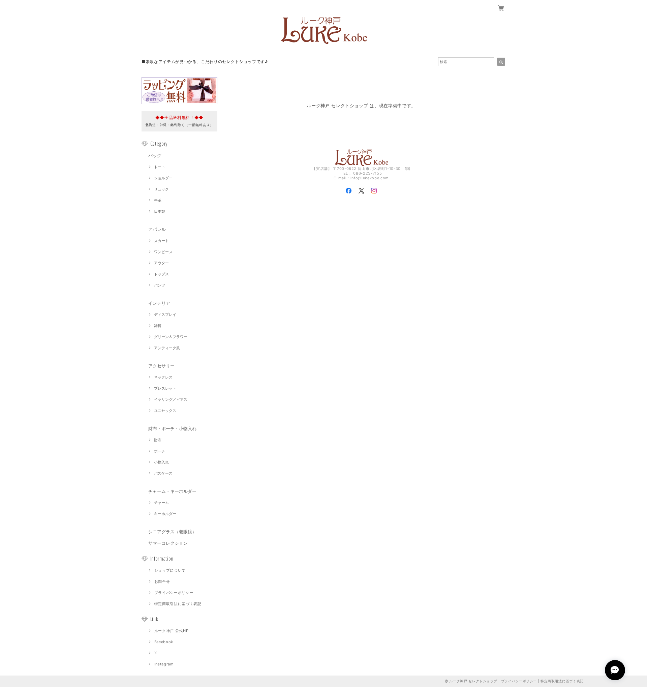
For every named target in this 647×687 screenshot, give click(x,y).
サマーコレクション (168, 543)
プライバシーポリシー (174, 592)
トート (159, 167)
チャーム (161, 502)
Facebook (163, 641)
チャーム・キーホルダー (172, 491)
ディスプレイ (165, 314)
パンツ (159, 285)
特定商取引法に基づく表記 (178, 603)
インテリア (159, 303)
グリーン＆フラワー (170, 336)
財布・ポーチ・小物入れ (172, 428)
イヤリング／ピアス (170, 399)
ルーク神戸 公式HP (171, 630)
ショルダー (163, 178)
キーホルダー (165, 513)
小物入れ (161, 462)
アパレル (157, 229)
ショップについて (170, 570)
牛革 (157, 200)
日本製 (159, 211)
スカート (161, 240)
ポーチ (159, 451)
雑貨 (157, 325)
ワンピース (163, 251)
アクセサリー (161, 365)
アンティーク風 (167, 348)
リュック (161, 189)
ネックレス (163, 377)
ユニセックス (165, 410)
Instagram (164, 664)
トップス (161, 274)
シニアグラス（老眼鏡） (172, 531)
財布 (157, 440)
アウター (161, 263)
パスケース (163, 473)
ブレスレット (165, 388)
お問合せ (162, 581)
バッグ (154, 155)
